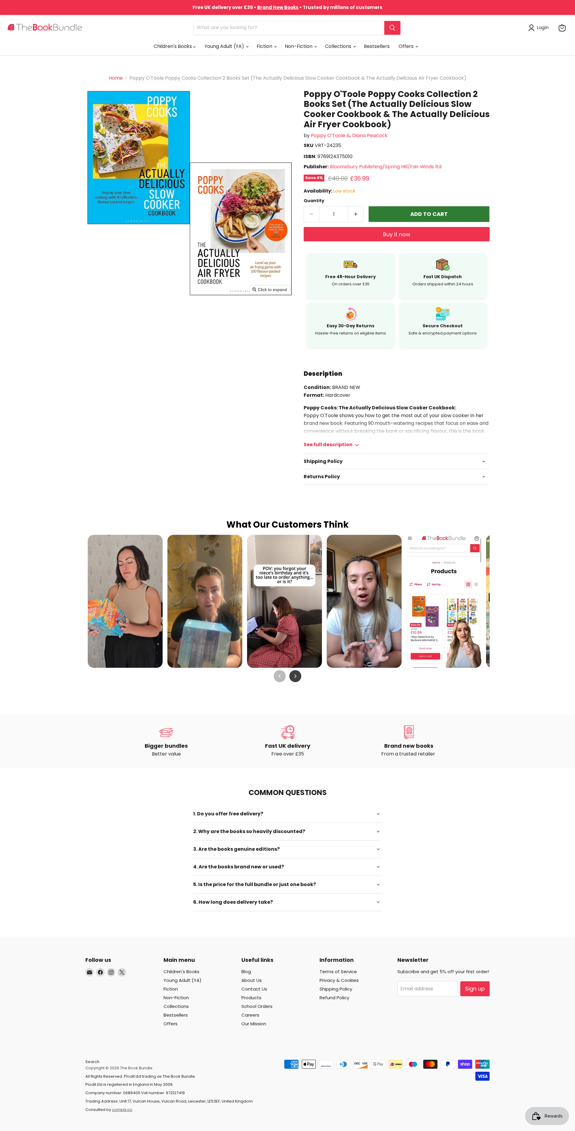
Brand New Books (278, 7)
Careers (250, 1015)
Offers (407, 46)
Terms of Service (338, 971)
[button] (539, 27)
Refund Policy (334, 997)
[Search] (392, 28)
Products (251, 997)
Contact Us (254, 989)
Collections (338, 46)
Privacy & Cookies (339, 980)
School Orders (257, 1006)
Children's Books (173, 46)
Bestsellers (377, 46)
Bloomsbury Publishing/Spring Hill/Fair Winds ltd (385, 166)
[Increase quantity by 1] (356, 214)
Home (116, 78)
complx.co (122, 1109)
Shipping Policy (336, 989)
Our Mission (253, 1024)
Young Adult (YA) (225, 46)
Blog (246, 971)
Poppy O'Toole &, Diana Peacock (349, 135)
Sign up (475, 988)
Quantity (314, 200)
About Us (251, 980)
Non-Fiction (299, 46)
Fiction (265, 46)
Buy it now (396, 234)
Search (92, 1062)
